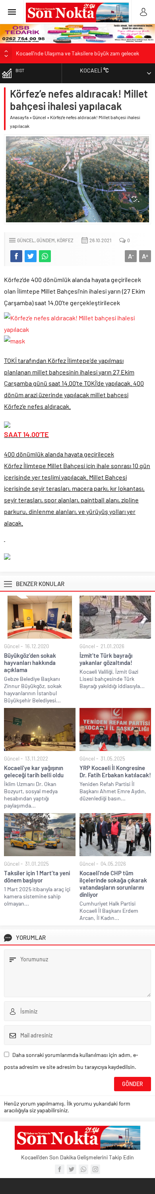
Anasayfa (19, 117)
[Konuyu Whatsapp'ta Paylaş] (45, 256)
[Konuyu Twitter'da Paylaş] (31, 256)
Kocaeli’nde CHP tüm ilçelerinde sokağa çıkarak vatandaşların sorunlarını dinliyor (113, 883)
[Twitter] (71, 1169)
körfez (65, 240)
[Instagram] (95, 1169)
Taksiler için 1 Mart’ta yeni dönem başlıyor (37, 876)
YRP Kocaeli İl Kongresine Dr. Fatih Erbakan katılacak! (115, 771)
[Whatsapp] (83, 1169)
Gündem (46, 240)
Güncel (39, 117)
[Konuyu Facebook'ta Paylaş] (16, 256)
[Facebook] (59, 1169)
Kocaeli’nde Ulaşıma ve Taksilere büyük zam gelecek (77, 53)
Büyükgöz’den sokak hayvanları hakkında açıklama (30, 662)
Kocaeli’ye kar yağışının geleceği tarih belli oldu (34, 771)
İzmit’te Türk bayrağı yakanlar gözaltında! (105, 659)
